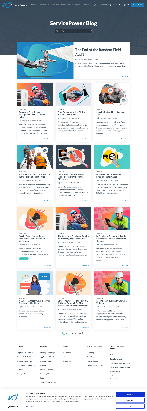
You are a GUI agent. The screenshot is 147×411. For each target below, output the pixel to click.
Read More (124, 76)
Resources (65, 5)
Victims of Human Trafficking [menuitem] (116, 377)
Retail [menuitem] (42, 378)
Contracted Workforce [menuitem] (25, 357)
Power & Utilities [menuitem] (46, 369)
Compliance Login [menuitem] (116, 359)
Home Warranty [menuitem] (46, 361)
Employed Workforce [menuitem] (25, 353)
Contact (86, 5)
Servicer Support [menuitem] (93, 361)
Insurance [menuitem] (43, 365)
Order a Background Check (110, 5)
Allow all (130, 394)
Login (94, 5)
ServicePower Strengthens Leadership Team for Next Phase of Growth (33, 238)
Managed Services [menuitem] (24, 374)
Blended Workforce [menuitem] (24, 361)
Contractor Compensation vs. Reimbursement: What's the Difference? (71, 176)
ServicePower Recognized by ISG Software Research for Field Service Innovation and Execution (73, 303)
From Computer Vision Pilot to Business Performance (72, 113)
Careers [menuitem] (66, 357)
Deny (130, 406)
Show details (30, 407)
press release (24, 259)
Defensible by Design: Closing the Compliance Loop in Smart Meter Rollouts (111, 238)
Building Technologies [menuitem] (48, 353)
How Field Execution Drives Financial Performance (108, 175)
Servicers (54, 5)
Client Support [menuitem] (92, 357)
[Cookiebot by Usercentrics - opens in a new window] (13, 407)
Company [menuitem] (67, 353)
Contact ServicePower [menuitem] (95, 365)
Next (80, 333)
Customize (129, 400)
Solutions (33, 5)
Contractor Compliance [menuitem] (26, 365)
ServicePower (82, 59)
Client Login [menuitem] (91, 353)
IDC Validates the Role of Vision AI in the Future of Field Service (34, 175)
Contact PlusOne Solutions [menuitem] (120, 363)
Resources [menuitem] (67, 361)
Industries (43, 5)
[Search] (128, 5)
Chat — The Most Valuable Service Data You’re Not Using (34, 302)
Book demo (137, 5)
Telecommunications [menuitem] (48, 382)
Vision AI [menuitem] (20, 369)
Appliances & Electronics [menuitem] (49, 357)
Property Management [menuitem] (48, 374)
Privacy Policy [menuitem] (115, 371)
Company (76, 5)
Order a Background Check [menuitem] (120, 367)
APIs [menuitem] (111, 355)
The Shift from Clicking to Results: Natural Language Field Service (73, 237)
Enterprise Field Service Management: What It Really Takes (32, 114)
